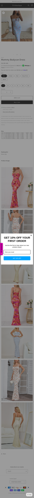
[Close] (31, 235)
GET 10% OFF (17, 258)
